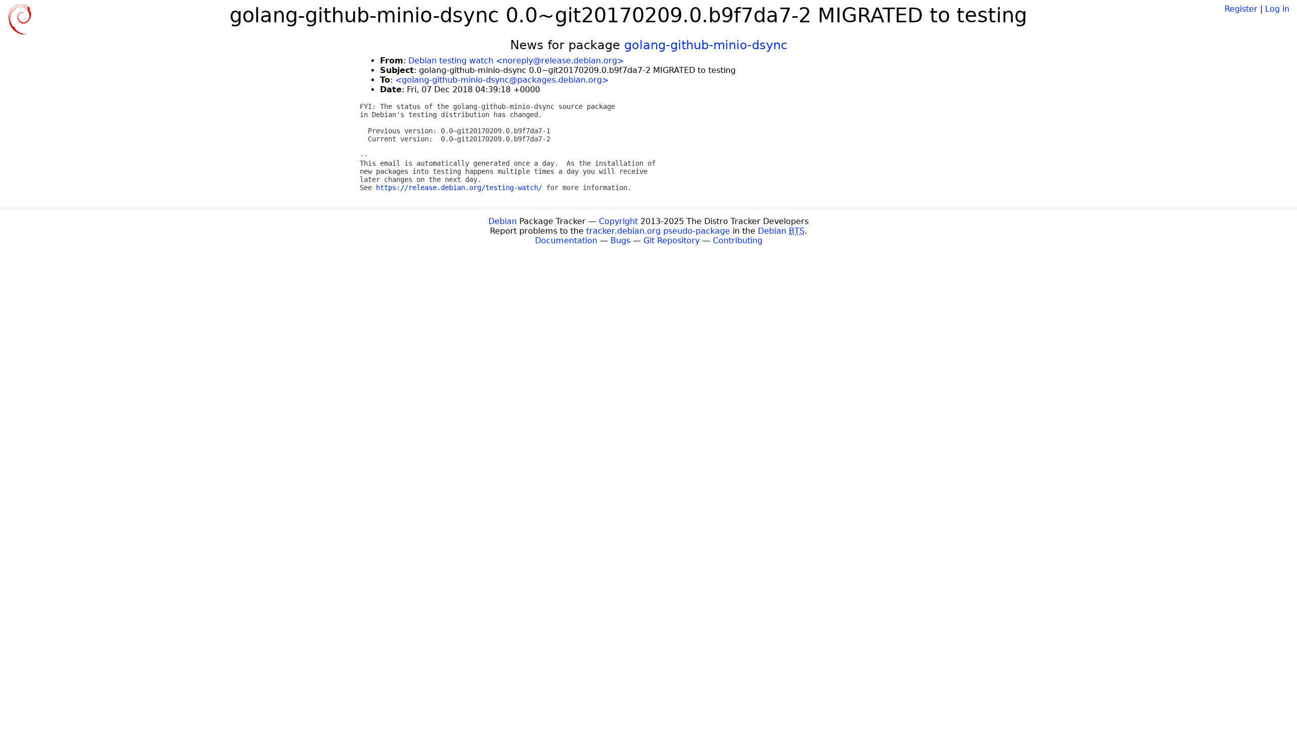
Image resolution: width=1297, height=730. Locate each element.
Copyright (618, 221)
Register (1241, 9)
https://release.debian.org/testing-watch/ (459, 188)
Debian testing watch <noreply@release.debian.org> (516, 60)
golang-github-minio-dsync (705, 45)
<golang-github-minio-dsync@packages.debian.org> (501, 80)
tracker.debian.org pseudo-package (658, 231)
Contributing (737, 240)
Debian (502, 221)
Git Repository (671, 240)
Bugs (620, 240)
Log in (1277, 9)
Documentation (566, 240)
